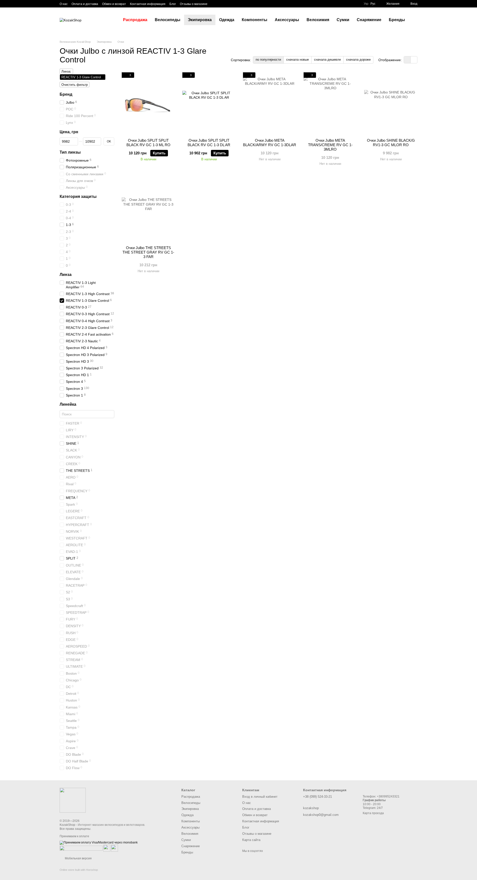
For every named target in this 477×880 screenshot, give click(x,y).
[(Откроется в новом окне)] (106, 848)
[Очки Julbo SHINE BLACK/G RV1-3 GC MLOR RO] (390, 103)
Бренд (66, 94)
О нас (64, 4)
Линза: (66, 71)
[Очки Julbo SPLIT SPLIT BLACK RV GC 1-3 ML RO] (148, 103)
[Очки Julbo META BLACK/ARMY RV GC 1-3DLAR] (269, 103)
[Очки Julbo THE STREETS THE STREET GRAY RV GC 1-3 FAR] (148, 211)
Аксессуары (287, 20)
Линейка (68, 404)
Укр (366, 3)
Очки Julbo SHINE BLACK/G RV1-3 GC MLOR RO (391, 142)
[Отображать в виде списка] (414, 59)
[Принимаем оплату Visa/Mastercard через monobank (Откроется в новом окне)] (99, 842)
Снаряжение (369, 20)
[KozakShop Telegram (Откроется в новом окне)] (214, 4)
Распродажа (135, 20)
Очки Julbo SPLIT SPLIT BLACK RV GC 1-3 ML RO (148, 142)
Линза (66, 274)
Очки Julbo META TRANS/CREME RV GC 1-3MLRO (330, 144)
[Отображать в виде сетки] (407, 59)
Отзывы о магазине (193, 4)
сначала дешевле (327, 59)
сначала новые (297, 59)
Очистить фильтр (74, 85)
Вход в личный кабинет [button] (260, 796)
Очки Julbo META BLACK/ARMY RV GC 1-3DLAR (269, 142)
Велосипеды (167, 20)
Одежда (226, 20)
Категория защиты (78, 196)
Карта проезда (373, 813)
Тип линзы (70, 152)
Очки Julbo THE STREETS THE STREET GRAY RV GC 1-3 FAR (148, 252)
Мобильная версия (78, 858)
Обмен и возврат (114, 4)
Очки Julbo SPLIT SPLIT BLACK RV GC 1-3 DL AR (209, 142)
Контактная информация (147, 4)
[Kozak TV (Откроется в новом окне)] (220, 4)
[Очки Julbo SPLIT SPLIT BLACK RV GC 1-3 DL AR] (209, 103)
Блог (172, 4)
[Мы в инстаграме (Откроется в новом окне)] (226, 4)
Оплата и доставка (85, 4)
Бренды (397, 20)
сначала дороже (358, 59)
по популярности (268, 59)
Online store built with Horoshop (79, 869)
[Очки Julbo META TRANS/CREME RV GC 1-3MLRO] (330, 103)
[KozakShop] (73, 800)
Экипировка (200, 20)
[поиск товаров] (418, 20)
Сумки (343, 20)
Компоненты (254, 20)
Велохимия (318, 20)
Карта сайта (251, 840)
